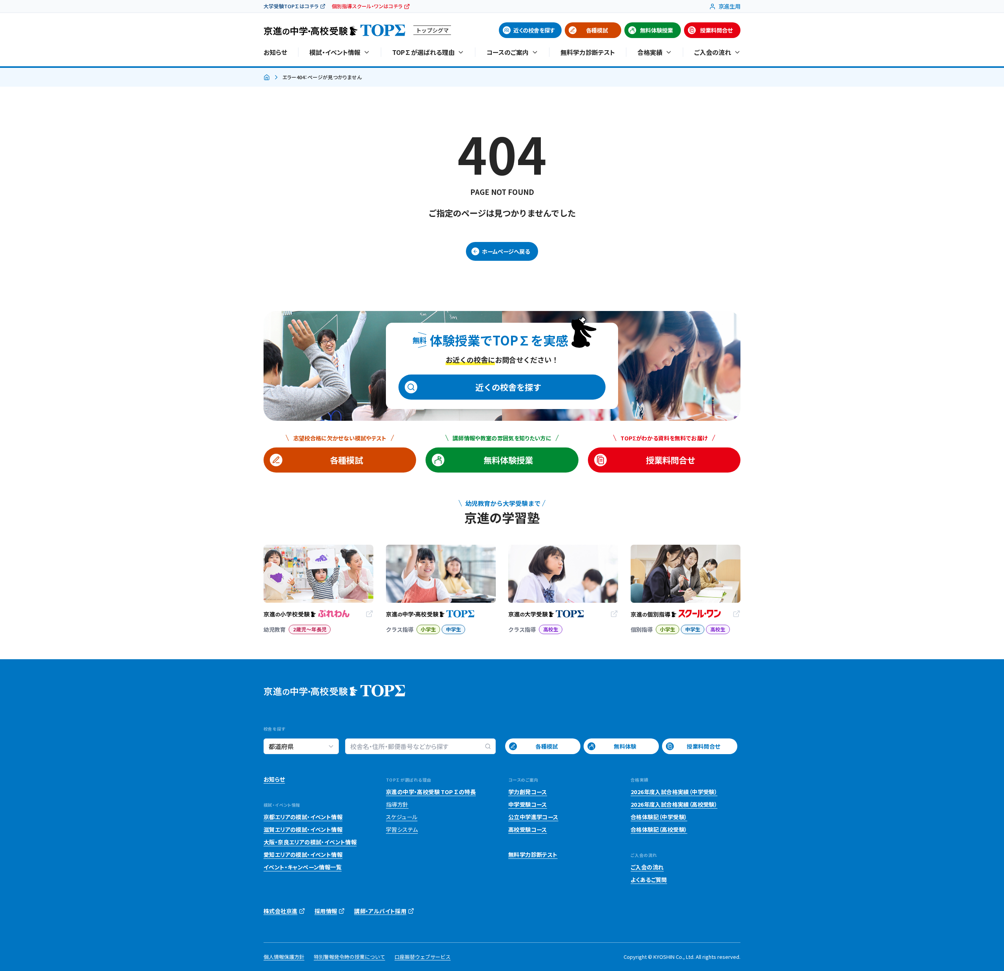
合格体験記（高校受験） (659, 829)
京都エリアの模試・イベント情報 (303, 817)
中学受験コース (527, 804)
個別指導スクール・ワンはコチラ (367, 6)
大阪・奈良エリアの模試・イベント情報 (310, 842)
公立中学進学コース (533, 817)
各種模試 (597, 30)
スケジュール (401, 817)
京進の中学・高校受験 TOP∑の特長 (431, 792)
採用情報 (326, 911)
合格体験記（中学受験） (659, 817)
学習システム (402, 829)
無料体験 (625, 746)
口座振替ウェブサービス (423, 956)
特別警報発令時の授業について (349, 956)
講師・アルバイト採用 (380, 911)
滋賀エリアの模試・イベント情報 (303, 829)
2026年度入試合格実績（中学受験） (674, 792)
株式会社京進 (280, 911)
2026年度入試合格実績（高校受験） (674, 804)
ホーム (267, 77)
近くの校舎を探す (534, 30)
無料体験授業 (656, 30)
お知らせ (275, 52)
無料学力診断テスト (587, 52)
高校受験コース (527, 829)
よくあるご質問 (649, 880)
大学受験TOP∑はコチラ (291, 6)
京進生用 (729, 6)
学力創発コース (527, 792)
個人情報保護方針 (284, 956)
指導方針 (397, 804)
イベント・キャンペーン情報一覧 (303, 867)
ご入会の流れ (647, 867)
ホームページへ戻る (506, 251)
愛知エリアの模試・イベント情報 (303, 854)
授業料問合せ (716, 30)
